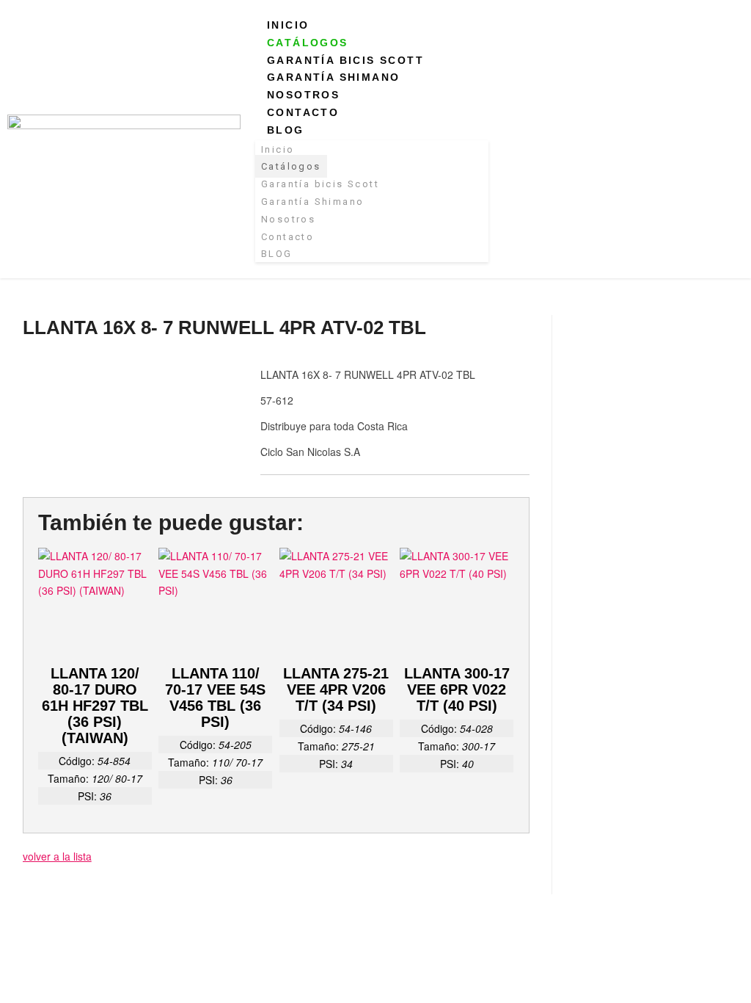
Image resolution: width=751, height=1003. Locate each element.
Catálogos (307, 42)
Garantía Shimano (333, 77)
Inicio (288, 25)
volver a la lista (57, 856)
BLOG (285, 130)
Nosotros (303, 95)
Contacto (303, 112)
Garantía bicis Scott (345, 60)
